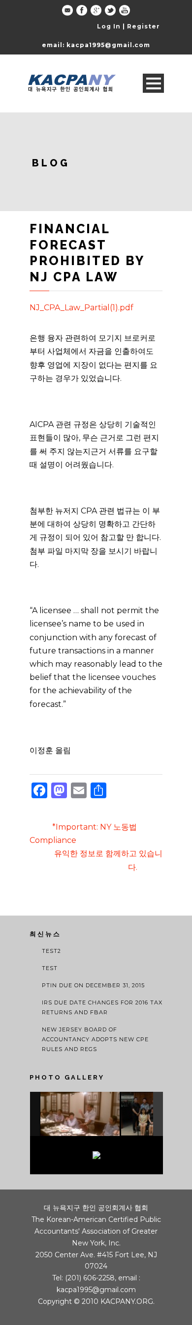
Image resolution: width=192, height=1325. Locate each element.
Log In (109, 26)
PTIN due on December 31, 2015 (93, 985)
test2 (51, 950)
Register (143, 26)
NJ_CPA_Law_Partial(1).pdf (81, 307)
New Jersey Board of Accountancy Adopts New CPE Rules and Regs (95, 1039)
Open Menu (153, 83)
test (50, 968)
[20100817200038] (80, 1113)
